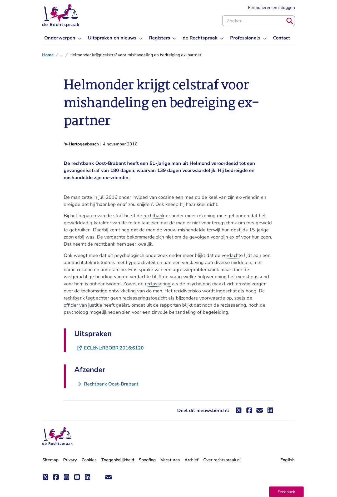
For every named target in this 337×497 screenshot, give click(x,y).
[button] (286, 491)
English (287, 460)
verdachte (232, 255)
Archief (192, 460)
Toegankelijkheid (117, 460)
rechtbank (154, 215)
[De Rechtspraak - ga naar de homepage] (61, 15)
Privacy (70, 460)
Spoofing (147, 460)
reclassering (158, 284)
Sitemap (50, 460)
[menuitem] (63, 38)
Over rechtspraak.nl (222, 460)
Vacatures (170, 460)
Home (48, 55)
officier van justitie (83, 305)
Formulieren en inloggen (271, 7)
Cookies (89, 460)
